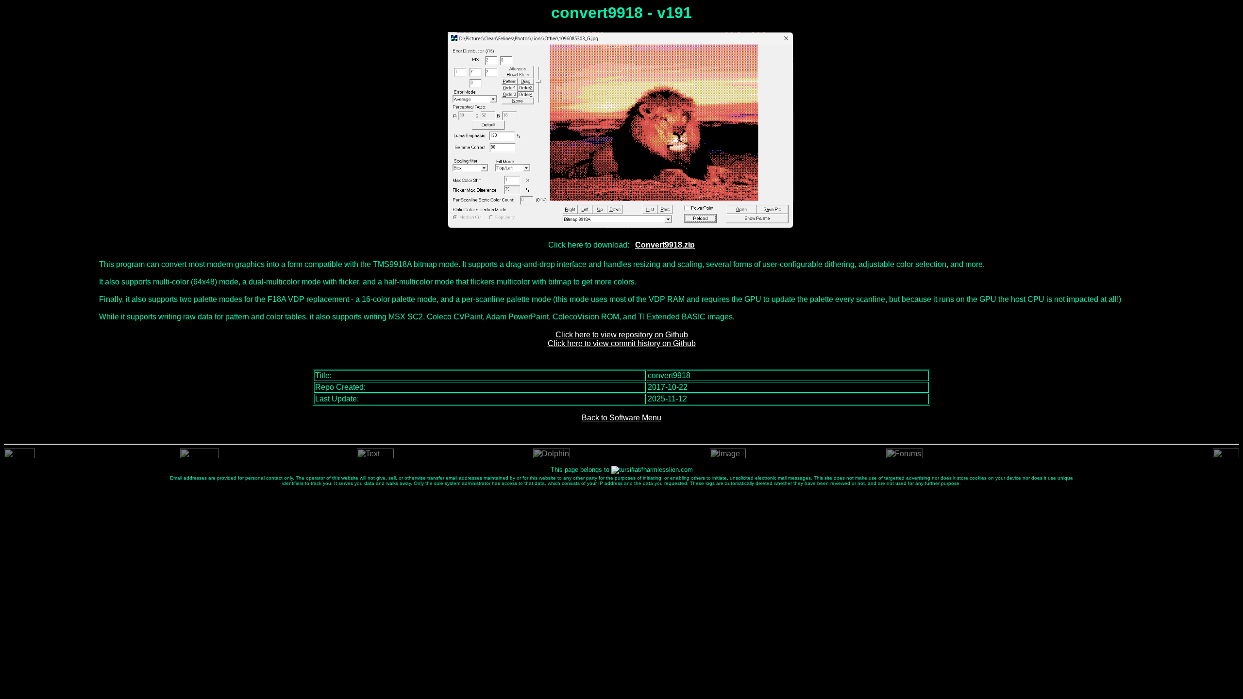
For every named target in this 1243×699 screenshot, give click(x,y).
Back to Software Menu (621, 418)
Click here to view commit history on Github (622, 343)
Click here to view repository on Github (621, 335)
